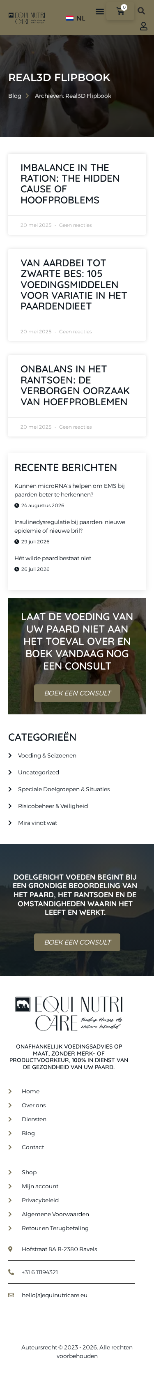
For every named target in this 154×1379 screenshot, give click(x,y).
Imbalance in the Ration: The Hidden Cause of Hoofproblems (70, 183)
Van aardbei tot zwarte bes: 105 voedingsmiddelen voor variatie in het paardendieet (74, 284)
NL (80, 18)
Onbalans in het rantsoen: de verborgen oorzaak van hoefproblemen (75, 385)
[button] (99, 11)
